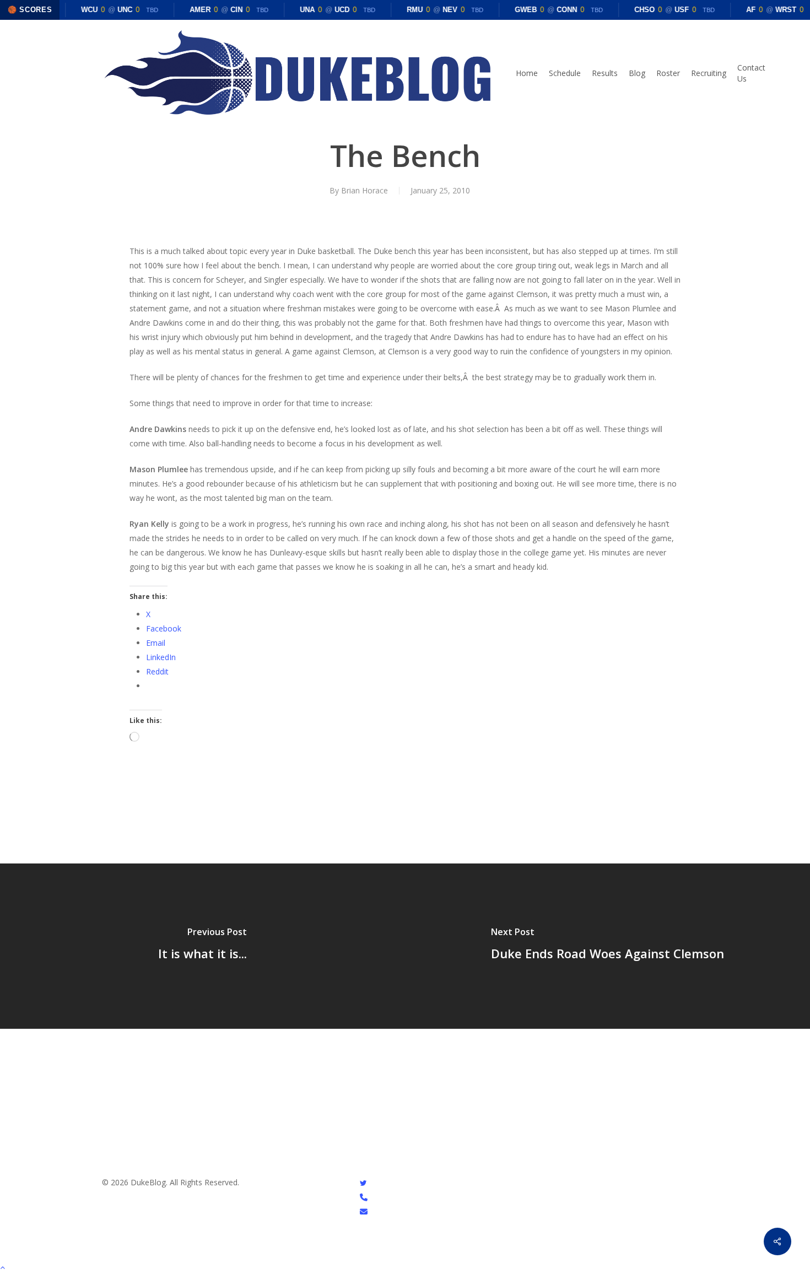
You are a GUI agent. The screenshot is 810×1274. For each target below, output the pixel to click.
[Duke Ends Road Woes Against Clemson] (607, 946)
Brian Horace (364, 190)
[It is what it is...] (202, 946)
